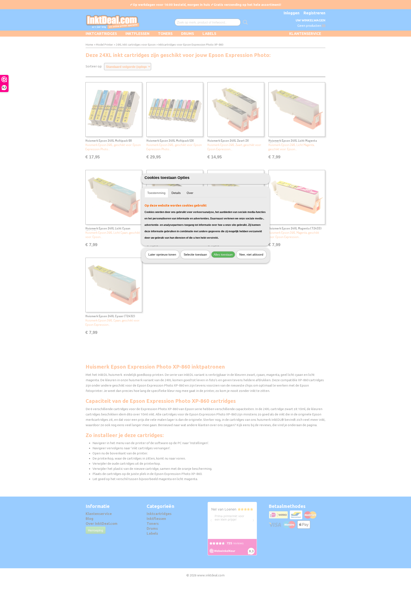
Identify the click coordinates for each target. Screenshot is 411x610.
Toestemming (156, 193)
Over (190, 193)
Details (176, 193)
